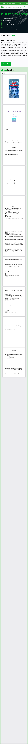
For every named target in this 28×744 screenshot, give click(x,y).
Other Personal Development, (9, 29)
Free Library (26, 3)
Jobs (19, 3)
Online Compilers (11, 3)
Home (3, 3)
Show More (6, 64)
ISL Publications (7, 20)
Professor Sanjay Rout (8, 18)
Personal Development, (9, 27)
